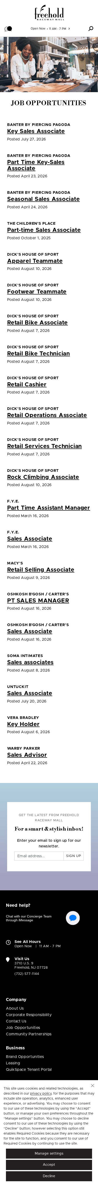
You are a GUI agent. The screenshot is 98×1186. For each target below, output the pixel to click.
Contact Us (16, 1021)
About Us (15, 1008)
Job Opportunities (23, 1028)
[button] (8, 28)
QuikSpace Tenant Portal (29, 1069)
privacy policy (40, 1093)
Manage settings (49, 1153)
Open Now (38, 28)
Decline (49, 1176)
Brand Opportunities (25, 1057)
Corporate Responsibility (29, 1015)
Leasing (13, 1063)
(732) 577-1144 (27, 974)
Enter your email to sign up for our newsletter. (49, 843)
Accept (49, 1164)
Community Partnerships (29, 1034)
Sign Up (73, 856)
